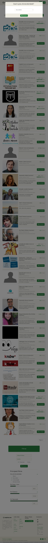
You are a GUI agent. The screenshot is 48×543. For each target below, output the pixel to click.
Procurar (24, 15)
